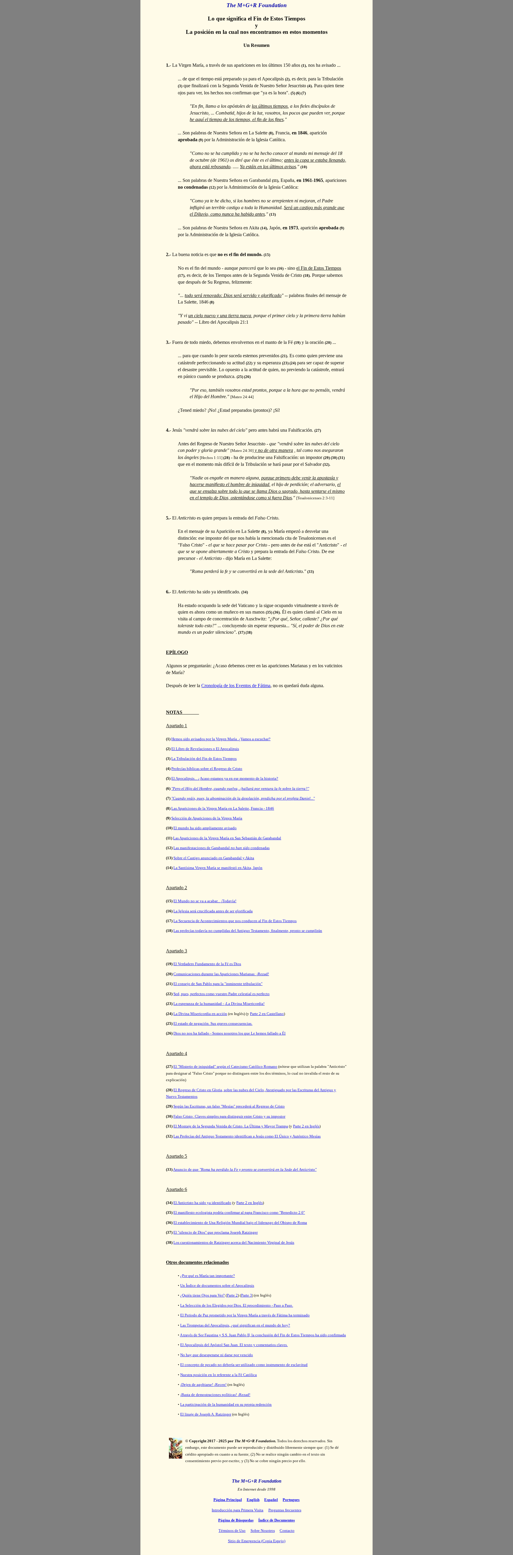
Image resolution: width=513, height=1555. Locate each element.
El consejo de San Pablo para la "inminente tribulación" (217, 983)
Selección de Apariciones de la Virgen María (206, 818)
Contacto (287, 1530)
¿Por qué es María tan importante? (207, 1275)
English (253, 1499)
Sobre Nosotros (263, 1530)
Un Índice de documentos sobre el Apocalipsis (217, 1285)
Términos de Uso (232, 1530)
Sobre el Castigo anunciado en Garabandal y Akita (213, 858)
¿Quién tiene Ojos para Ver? (202, 1295)
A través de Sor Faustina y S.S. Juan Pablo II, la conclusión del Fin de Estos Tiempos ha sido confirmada (263, 1335)
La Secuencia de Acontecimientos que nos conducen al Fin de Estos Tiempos (235, 921)
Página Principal (227, 1499)
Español (271, 1499)
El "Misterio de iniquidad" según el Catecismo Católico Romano (225, 1066)
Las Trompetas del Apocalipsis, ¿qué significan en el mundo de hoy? (235, 1325)
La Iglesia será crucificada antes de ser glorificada (213, 911)
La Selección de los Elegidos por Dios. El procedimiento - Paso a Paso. (236, 1305)
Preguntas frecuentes (284, 1510)
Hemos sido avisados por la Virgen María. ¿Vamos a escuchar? (220, 739)
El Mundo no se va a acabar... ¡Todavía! (204, 901)
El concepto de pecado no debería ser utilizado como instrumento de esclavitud (244, 1364)
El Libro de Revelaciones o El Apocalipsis (205, 748)
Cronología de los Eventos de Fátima (235, 685)
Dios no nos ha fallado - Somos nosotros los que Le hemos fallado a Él (229, 1033)
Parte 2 (232, 1295)
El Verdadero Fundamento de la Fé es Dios (207, 964)
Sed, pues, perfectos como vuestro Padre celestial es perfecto (221, 994)
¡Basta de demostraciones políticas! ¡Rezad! (215, 1394)
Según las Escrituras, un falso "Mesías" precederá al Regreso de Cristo (229, 1106)
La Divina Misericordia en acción (200, 1013)
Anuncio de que (244, 1169)
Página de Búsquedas (236, 1520)
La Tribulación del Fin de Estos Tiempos (204, 758)
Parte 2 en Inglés (306, 1126)
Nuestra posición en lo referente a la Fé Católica (218, 1375)
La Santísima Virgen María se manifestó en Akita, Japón (217, 867)
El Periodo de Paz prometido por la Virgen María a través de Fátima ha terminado (245, 1315)
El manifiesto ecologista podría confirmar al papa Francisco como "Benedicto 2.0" (239, 1212)
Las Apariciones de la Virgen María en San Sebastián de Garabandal (227, 838)
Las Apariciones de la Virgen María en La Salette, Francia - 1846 (222, 808)
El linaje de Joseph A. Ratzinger (205, 1414)
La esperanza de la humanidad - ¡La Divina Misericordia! (219, 1003)
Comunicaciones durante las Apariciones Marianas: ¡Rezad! (221, 974)
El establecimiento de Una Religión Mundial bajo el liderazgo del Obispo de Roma (240, 1222)
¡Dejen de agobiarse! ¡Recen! (203, 1384)
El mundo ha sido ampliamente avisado (205, 828)
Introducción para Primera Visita (237, 1510)
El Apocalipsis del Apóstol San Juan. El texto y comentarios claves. (234, 1345)
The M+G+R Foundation (256, 1480)
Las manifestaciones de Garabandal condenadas (221, 848)
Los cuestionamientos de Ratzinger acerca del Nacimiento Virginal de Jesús (233, 1242)
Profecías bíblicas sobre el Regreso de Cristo (206, 768)
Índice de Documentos (276, 1520)
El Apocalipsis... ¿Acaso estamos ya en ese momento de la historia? (224, 778)
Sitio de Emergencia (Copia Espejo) (256, 1541)
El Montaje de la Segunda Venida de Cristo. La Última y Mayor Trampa (230, 1126)
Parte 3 (246, 1295)
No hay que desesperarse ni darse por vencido (216, 1355)
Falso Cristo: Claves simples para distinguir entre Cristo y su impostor (229, 1116)
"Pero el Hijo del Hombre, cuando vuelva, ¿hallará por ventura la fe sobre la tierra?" (240, 788)
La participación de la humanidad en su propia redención (226, 1404)
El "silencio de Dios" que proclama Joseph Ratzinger (215, 1232)
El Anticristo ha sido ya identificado (202, 1202)
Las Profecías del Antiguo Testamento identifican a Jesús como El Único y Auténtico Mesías (247, 1136)
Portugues (291, 1499)
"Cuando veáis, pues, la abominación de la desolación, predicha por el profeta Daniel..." (243, 798)
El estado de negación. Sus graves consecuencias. (212, 1023)
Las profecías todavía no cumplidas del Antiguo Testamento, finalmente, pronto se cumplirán (247, 930)
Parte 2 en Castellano (267, 1013)
